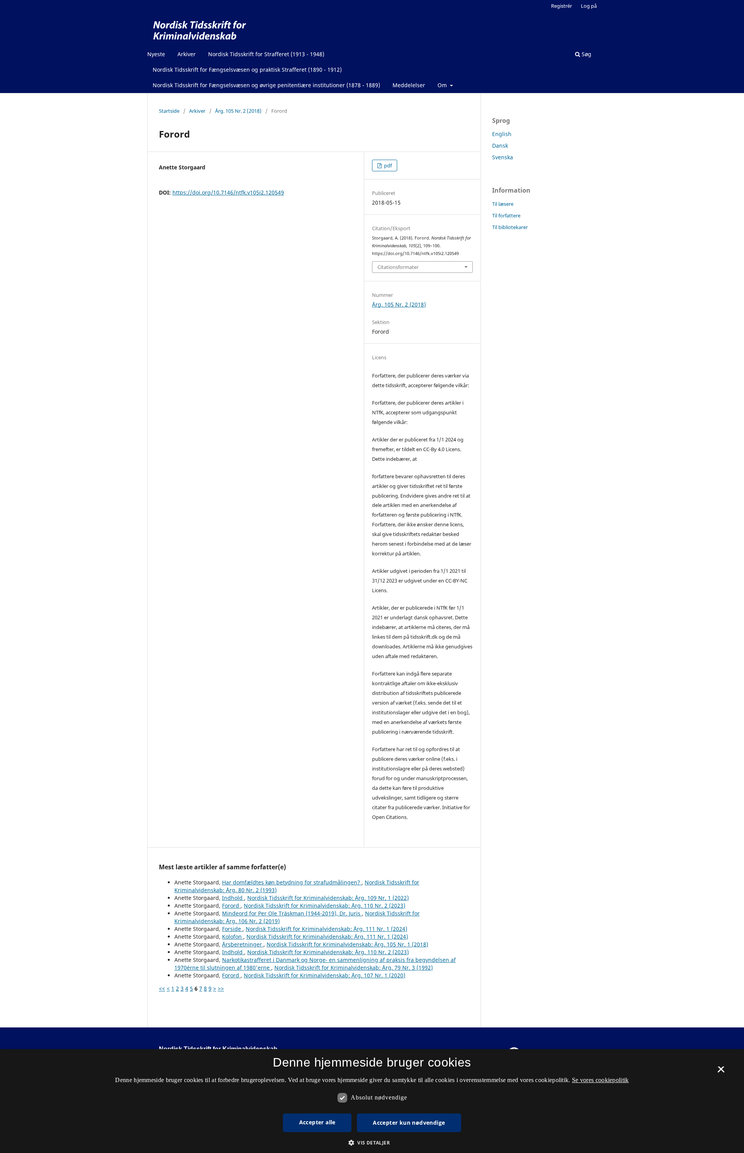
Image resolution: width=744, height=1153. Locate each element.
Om (442, 85)
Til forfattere (506, 215)
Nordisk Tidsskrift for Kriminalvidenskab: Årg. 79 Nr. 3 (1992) (353, 967)
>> (221, 988)
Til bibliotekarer (510, 227)
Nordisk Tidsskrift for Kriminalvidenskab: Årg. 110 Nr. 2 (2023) (324, 905)
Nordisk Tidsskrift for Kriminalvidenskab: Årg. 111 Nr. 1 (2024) (326, 928)
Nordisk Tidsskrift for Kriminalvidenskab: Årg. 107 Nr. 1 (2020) (324, 975)
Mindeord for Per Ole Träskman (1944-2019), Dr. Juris (292, 913)
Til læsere (502, 203)
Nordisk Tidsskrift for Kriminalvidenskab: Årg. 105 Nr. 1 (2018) (347, 944)
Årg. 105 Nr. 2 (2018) (238, 110)
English (502, 134)
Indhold (233, 897)
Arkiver (186, 54)
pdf (387, 165)
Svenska (502, 157)
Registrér (561, 5)
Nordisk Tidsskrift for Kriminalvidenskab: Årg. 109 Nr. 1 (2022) (328, 897)
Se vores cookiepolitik (600, 1080)
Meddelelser (409, 85)
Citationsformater (397, 267)
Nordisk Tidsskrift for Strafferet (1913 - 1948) (266, 54)
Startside (169, 110)
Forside (232, 928)
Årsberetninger (243, 944)
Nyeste (156, 54)
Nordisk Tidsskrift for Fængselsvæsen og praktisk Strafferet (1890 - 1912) (247, 69)
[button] (372, 1143)
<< (162, 988)
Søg (585, 54)
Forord (231, 905)
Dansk (500, 145)
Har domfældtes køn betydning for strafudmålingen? (292, 882)
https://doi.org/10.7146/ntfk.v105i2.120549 (228, 192)
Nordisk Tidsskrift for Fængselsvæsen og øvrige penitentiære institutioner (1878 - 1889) (266, 85)
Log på (589, 5)
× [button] (720, 1072)
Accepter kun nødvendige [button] (409, 1122)
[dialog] (372, 1101)
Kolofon (232, 936)
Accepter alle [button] (317, 1122)
